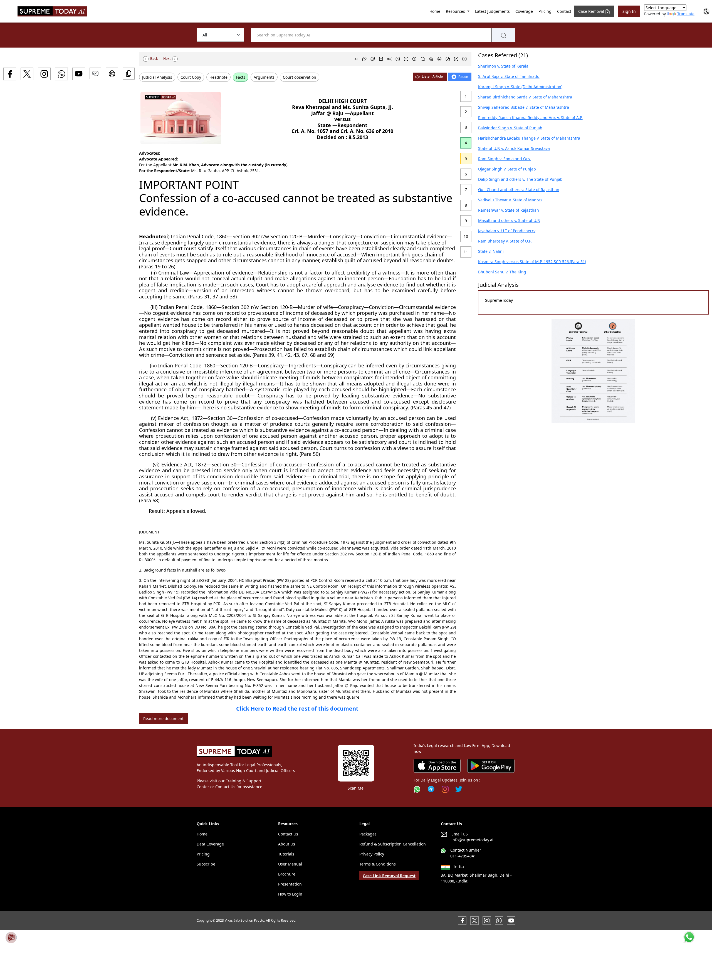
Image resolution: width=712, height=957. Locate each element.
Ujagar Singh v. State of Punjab (507, 169)
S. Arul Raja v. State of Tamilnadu (509, 76)
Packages (368, 834)
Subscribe (206, 864)
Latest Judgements (492, 11)
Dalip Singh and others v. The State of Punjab (520, 179)
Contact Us (288, 834)
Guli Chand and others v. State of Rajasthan (518, 189)
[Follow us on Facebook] (462, 920)
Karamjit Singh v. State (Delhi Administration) (520, 86)
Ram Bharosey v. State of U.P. (505, 241)
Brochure (286, 874)
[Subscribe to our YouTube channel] (511, 920)
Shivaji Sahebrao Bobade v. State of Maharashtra (523, 107)
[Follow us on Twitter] (458, 789)
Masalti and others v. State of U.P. (509, 220)
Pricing (545, 11)
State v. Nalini (491, 251)
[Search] (503, 35)
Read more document (163, 718)
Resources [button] (456, 11)
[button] (593, 371)
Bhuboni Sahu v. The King (502, 272)
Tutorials (286, 854)
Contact (564, 11)
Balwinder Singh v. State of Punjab (510, 127)
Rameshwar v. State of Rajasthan (508, 210)
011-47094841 (463, 856)
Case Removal (591, 11)
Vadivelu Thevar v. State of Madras (510, 199)
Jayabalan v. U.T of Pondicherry (506, 230)
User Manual (290, 864)
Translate (685, 13)
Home (434, 11)
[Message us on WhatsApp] (499, 920)
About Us (286, 844)
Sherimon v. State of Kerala (503, 66)
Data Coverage (210, 844)
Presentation (290, 884)
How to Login (290, 894)
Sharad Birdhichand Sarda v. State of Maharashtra (525, 97)
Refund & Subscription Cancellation (392, 844)
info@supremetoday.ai (472, 839)
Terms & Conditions (377, 864)
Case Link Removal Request (389, 875)
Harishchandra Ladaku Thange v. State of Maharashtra (529, 138)
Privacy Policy (371, 854)
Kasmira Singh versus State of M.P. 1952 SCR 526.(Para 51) (532, 261)
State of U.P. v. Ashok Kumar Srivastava (514, 148)
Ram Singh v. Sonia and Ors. (504, 158)
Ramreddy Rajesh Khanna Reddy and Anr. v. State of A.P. (530, 117)
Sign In (629, 11)
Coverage (524, 11)
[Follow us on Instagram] (445, 789)
